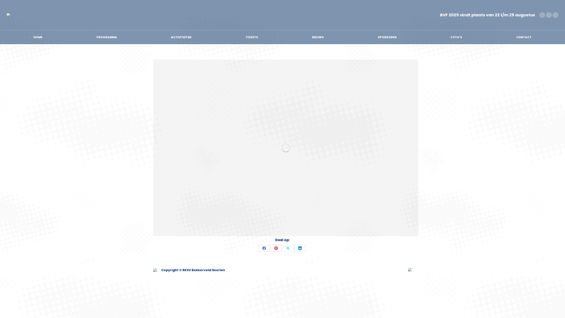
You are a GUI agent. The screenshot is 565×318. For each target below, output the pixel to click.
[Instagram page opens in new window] (555, 15)
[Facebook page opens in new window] (542, 15)
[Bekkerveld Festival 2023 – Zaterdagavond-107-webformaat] (285, 148)
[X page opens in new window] (549, 15)
